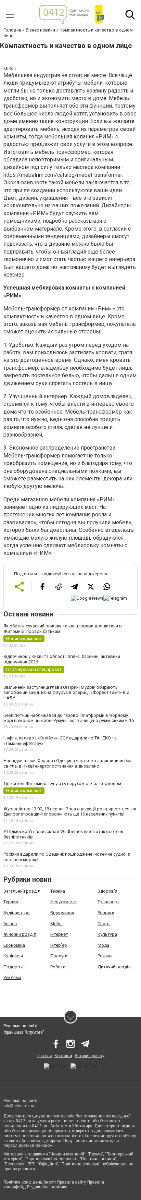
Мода (103, 945)
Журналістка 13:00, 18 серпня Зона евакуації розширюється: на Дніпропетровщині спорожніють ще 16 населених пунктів (69, 811)
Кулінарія (13, 955)
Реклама (12, 977)
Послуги (58, 955)
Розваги (106, 912)
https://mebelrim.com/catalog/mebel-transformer (62, 175)
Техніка (57, 891)
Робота (57, 966)
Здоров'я (107, 891)
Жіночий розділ (19, 934)
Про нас (44, 1055)
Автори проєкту (89, 1055)
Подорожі (14, 966)
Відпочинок (62, 912)
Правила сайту (71, 1182)
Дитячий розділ (114, 966)
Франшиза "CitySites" (23, 1032)
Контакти (63, 1055)
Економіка (14, 945)
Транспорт (108, 901)
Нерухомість (63, 901)
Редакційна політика (47, 1187)
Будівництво (16, 912)
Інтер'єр (58, 945)
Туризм (10, 901)
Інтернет (59, 934)
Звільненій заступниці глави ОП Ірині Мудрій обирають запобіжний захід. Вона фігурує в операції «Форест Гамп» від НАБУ (66, 692)
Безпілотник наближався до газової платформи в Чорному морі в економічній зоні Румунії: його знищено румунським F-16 (68, 718)
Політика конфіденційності (29, 1182)
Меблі (56, 923)
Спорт (104, 923)
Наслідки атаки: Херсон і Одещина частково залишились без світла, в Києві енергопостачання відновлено (67, 763)
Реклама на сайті (20, 1026)
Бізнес (10, 923)
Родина (105, 955)
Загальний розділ (21, 891)
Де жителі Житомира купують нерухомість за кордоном (62, 783)
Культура (107, 934)
